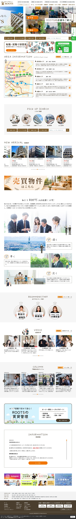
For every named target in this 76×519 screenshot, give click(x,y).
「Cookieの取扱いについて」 (12, 517)
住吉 (37, 498)
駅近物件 (26, 508)
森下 (21, 498)
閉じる (72, 516)
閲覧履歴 (21, 4)
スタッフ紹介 (58, 4)
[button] (37, 34)
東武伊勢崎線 (37, 496)
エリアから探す (39, 4)
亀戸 (15, 495)
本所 (27, 495)
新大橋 (22, 495)
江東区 (13, 493)
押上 (12, 498)
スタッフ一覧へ (66, 297)
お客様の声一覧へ (66, 330)
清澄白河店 (64, 17)
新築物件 (26, 503)
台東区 (19, 493)
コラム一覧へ (67, 367)
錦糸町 (18, 498)
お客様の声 (64, 4)
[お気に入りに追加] (19, 147)
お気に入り (27, 4)
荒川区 (29, 493)
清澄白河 (24, 498)
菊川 (27, 498)
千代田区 (33, 493)
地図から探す (31, 38)
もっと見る (38, 463)
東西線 (55, 496)
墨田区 (16, 493)
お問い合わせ (71, 4)
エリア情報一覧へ (65, 56)
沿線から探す (10, 38)
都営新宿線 (18, 496)
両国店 (9, 30)
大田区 (26, 493)
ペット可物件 (27, 504)
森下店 (9, 17)
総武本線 (47, 496)
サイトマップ (7, 508)
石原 (20, 495)
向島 (17, 495)
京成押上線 (52, 496)
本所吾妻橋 (33, 498)
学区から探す (41, 38)
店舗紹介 (46, 4)
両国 (32, 495)
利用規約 (6, 506)
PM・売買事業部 (63, 30)
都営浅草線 (32, 496)
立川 (34, 495)
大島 (13, 495)
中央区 (23, 493)
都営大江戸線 (23, 496)
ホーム (32, 4)
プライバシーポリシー (9, 509)
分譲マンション (27, 506)
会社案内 (51, 4)
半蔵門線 (13, 496)
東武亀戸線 (42, 496)
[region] (38, 450)
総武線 (28, 496)
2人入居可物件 (27, 509)
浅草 (30, 495)
